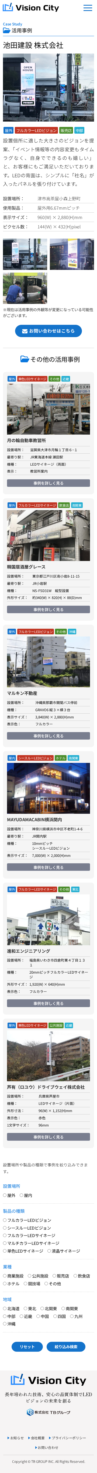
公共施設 (56, 1025)
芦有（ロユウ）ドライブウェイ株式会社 (46, 1087)
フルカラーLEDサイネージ (37, 505)
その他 (54, 379)
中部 (79, 130)
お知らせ (17, 1437)
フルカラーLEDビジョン (36, 130)
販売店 (66, 130)
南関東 (77, 505)
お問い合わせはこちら (52, 330)
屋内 (12, 758)
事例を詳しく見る (48, 483)
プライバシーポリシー (69, 1437)
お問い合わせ (48, 1447)
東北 (75, 889)
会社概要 (38, 1437)
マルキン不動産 (22, 693)
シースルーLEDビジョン (35, 758)
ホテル (60, 758)
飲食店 (64, 505)
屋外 (8, 130)
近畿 (66, 379)
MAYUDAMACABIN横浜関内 (34, 819)
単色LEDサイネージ (32, 379)
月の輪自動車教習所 (26, 440)
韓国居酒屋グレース (26, 566)
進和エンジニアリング (28, 951)
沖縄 (72, 632)
